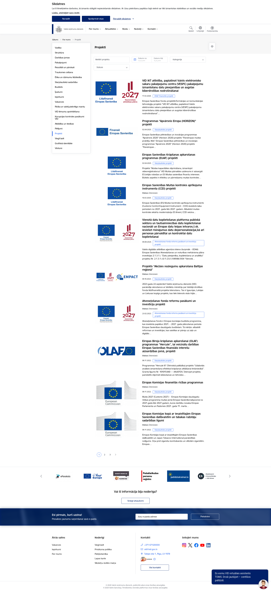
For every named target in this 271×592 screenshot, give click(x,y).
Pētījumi (58, 128)
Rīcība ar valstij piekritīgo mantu (70, 106)
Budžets (59, 87)
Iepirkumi (59, 97)
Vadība (58, 47)
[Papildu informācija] (154, 559)
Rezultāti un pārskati (64, 67)
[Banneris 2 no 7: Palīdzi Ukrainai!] (149, 476)
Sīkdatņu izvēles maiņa (105, 563)
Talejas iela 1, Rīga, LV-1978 (157, 553)
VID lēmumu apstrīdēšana (67, 111)
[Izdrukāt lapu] (212, 46)
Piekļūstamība (101, 554)
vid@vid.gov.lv (150, 549)
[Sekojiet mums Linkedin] (208, 545)
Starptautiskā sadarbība (66, 82)
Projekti (58, 133)
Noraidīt (66, 18)
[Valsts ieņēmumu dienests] (69, 29)
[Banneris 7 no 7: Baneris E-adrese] (92, 476)
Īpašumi (58, 92)
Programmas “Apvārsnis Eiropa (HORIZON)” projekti (169, 122)
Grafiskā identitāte (63, 143)
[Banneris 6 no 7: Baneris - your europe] (64, 476)
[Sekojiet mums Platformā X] (190, 545)
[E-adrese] (146, 559)
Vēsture (58, 148)
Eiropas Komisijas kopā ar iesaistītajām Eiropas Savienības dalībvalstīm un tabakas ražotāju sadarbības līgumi (171, 417)
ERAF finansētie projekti (164, 96)
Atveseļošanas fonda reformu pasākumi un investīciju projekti (175, 243)
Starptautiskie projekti (163, 130)
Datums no (142, 58)
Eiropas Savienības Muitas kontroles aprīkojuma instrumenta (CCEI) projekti (172, 186)
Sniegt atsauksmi (135, 500)
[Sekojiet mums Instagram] (184, 545)
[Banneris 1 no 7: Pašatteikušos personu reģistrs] (121, 476)
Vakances (59, 101)
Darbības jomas (62, 57)
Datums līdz (158, 58)
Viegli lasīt (59, 138)
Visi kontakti (155, 567)
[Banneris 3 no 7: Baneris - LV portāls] (178, 476)
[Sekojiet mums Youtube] (202, 545)
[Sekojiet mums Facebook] (196, 545)
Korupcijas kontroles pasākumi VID (69, 117)
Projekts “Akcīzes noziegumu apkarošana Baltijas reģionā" (172, 268)
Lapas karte (100, 558)
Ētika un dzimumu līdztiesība (68, 77)
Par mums (57, 554)
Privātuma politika (103, 549)
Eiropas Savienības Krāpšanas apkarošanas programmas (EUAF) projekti (168, 156)
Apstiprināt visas (96, 18)
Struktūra (59, 52)
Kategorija (177, 59)
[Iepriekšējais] (41, 476)
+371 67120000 (152, 545)
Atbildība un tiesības (64, 123)
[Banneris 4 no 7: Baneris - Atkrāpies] (207, 476)
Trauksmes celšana (64, 72)
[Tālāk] (230, 476)
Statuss (100, 67)
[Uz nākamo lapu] (115, 454)
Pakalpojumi (60, 62)
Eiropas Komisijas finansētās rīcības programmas (172, 382)
